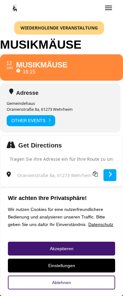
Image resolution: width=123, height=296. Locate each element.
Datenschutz (100, 224)
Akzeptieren (61, 248)
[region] (61, 242)
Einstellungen (61, 265)
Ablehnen (61, 282)
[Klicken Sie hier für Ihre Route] (109, 175)
